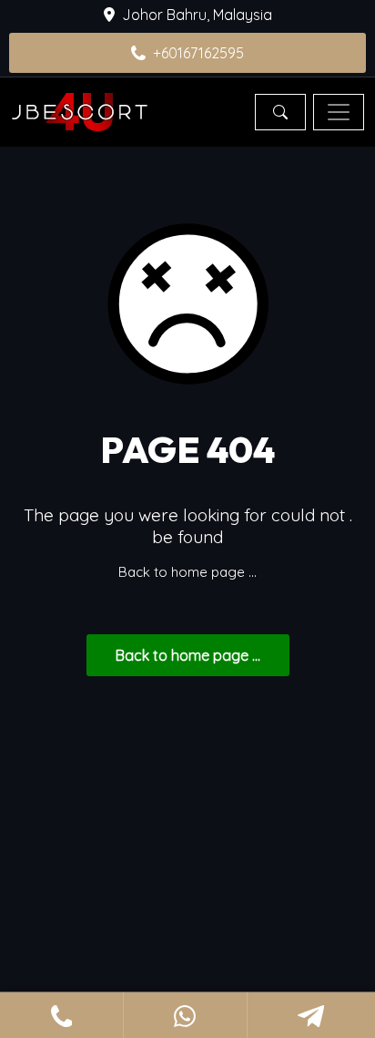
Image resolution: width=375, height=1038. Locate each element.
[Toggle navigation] (338, 112)
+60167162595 (198, 53)
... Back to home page (188, 655)
